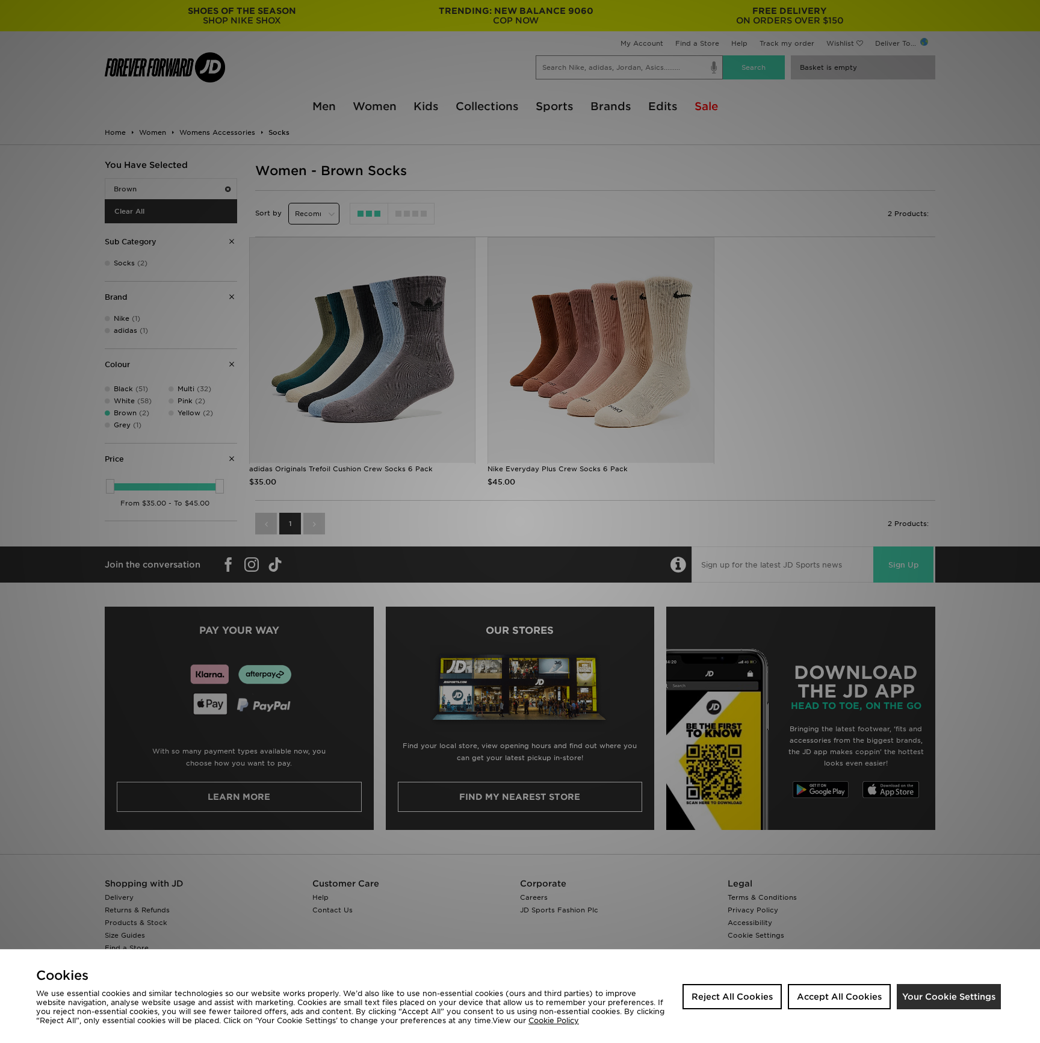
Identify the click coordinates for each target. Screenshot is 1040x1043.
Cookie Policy (553, 1020)
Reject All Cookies (732, 996)
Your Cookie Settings (948, 996)
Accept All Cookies (839, 996)
